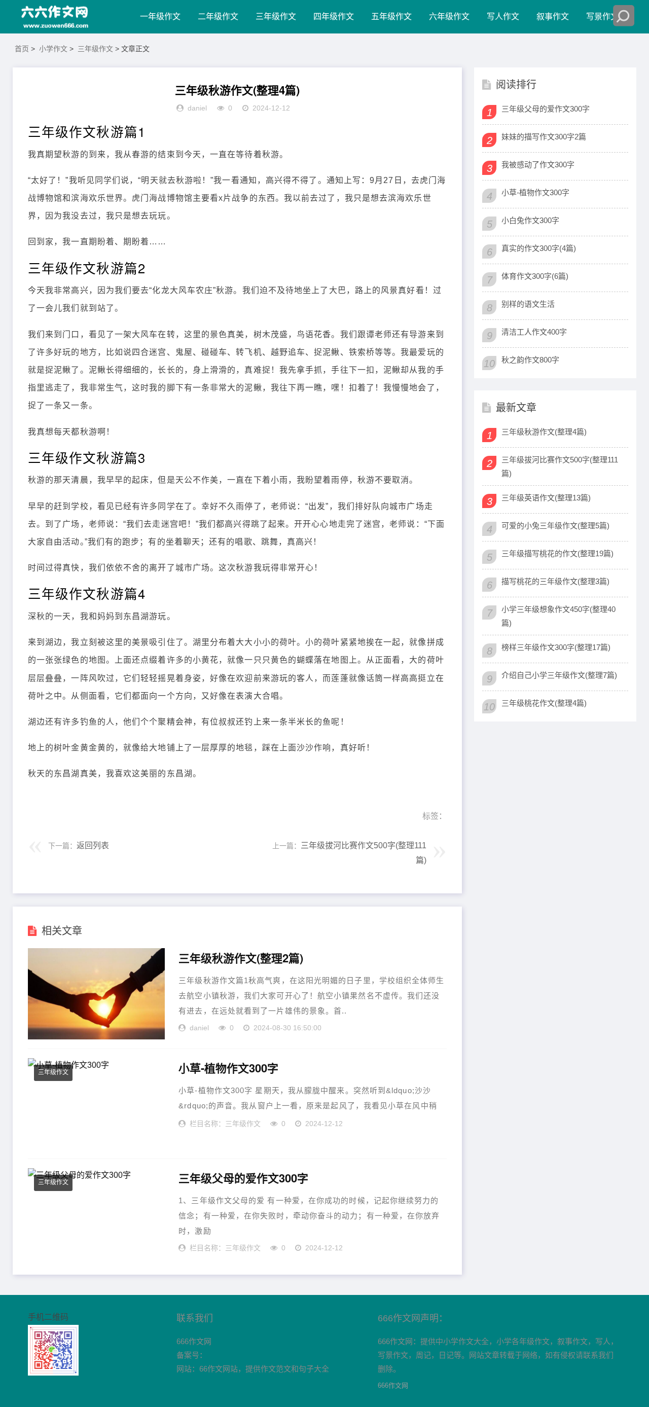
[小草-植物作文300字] (96, 1103)
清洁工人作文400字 (534, 332)
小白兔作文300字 (530, 220)
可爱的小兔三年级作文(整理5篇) (555, 525)
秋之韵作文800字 (530, 359)
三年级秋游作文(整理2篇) (240, 958)
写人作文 (503, 16)
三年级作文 (276, 16)
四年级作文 (333, 16)
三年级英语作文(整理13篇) (546, 497)
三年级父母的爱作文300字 (243, 1178)
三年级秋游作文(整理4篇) (544, 431)
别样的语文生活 (528, 304)
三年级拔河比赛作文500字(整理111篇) (559, 466)
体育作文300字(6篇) (534, 276)
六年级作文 (449, 16)
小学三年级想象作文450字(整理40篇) (558, 616)
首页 (22, 49)
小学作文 (53, 49)
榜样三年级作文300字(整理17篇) (555, 647)
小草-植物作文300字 (228, 1068)
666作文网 (393, 1385)
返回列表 (93, 845)
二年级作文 (218, 16)
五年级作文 (391, 16)
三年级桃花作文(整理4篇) (544, 703)
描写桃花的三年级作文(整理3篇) (555, 581)
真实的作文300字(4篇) (538, 248)
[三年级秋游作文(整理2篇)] (96, 993)
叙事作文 (552, 16)
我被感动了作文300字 (537, 164)
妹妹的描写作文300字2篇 (543, 136)
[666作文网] (56, 16)
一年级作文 (160, 16)
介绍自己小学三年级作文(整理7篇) (559, 675)
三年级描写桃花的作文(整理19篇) (557, 553)
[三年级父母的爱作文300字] (96, 1213)
